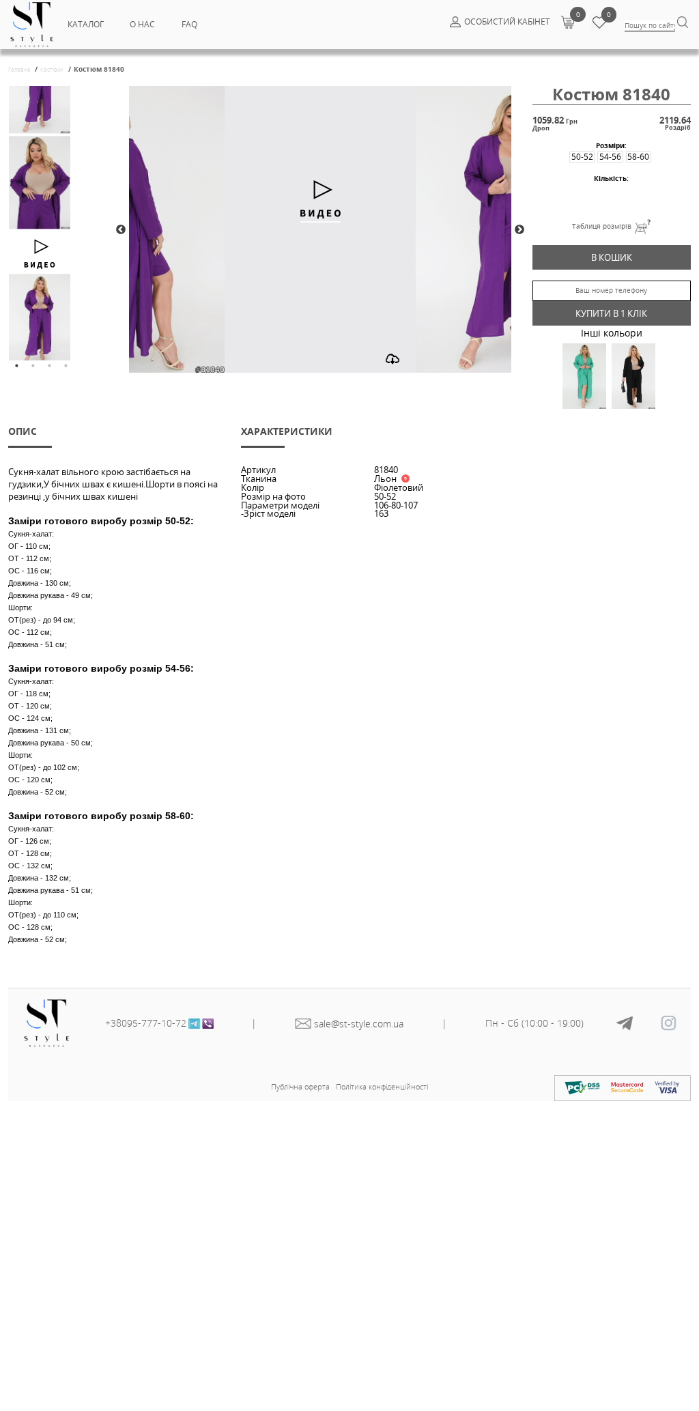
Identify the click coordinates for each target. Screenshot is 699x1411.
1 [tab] (16, 365)
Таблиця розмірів (601, 226)
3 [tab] (49, 365)
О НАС (142, 24)
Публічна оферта (300, 1086)
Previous (120, 230)
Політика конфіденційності (382, 1086)
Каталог (86, 24)
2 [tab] (32, 365)
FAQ (189, 24)
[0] (567, 22)
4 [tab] (65, 365)
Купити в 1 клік (611, 313)
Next (519, 230)
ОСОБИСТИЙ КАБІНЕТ (507, 21)
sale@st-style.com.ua (358, 1023)
